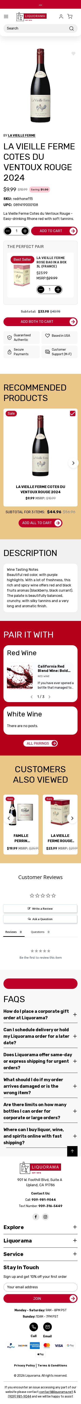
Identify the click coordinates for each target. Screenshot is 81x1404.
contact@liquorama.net (56, 1392)
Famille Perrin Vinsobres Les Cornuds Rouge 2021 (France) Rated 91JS (21, 839)
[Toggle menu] (6, 16)
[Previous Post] (31, 697)
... (40, 4)
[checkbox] (72, 413)
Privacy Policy (24, 1365)
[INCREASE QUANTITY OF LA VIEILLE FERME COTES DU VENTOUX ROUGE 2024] (25, 231)
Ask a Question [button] (42, 919)
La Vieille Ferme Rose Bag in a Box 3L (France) (52, 262)
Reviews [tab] (11, 932)
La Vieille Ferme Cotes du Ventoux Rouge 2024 (40, 489)
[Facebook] (35, 1216)
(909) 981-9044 (19, 1396)
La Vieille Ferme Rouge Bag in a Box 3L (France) (60, 839)
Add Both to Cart (37, 322)
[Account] (61, 16)
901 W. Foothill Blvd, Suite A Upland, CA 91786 (40, 1182)
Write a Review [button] (42, 909)
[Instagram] (45, 1216)
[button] (73, 463)
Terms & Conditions (52, 1365)
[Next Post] (49, 697)
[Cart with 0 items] (72, 16)
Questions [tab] (37, 932)
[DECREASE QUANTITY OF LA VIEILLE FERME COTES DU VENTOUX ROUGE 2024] (7, 231)
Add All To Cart (37, 523)
